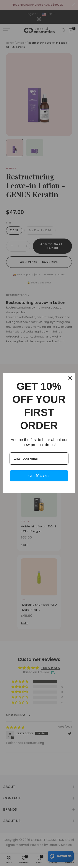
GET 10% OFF (39, 475)
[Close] (70, 378)
